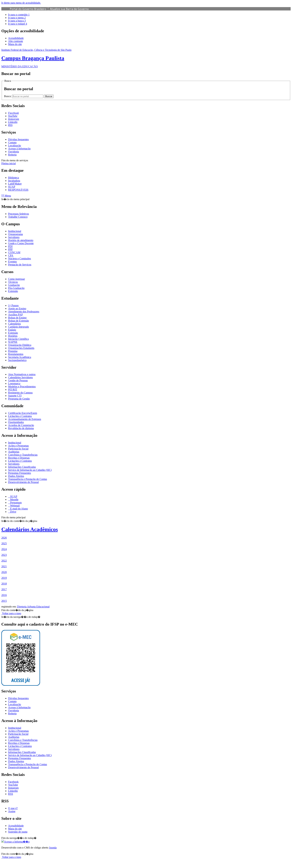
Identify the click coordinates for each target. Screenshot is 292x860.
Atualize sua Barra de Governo (69, 9)
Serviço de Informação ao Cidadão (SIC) (30, 470)
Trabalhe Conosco (18, 216)
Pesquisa (12, 351)
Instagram (13, 787)
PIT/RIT (12, 389)
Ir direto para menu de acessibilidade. (21, 2)
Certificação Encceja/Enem (22, 413)
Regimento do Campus (20, 392)
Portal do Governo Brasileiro (28, 9)
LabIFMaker (15, 183)
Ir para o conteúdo (19, 14)
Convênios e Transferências (23, 454)
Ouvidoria (13, 151)
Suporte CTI (14, 395)
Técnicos (13, 282)
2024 (4, 549)
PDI (10, 246)
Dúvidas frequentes (18, 139)
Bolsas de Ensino (17, 317)
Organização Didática (19, 345)
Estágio (12, 329)
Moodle (13, 499)
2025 (4, 543)
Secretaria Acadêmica (19, 357)
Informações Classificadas (22, 466)
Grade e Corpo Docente (21, 243)
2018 (4, 583)
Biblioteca (13, 177)
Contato (12, 142)
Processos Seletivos (18, 213)
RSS (10, 793)
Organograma (15, 234)
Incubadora (14, 180)
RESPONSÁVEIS (18, 189)
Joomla (53, 847)
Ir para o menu (17, 17)
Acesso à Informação (19, 148)
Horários (12, 335)
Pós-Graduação (16, 288)
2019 (4, 577)
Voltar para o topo (11, 613)
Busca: (8, 96)
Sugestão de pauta (17, 831)
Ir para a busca (17, 20)
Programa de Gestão (19, 398)
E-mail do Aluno (18, 508)
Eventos (12, 261)
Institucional (14, 231)
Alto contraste (15, 41)
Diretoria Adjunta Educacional (33, 606)
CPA (10, 255)
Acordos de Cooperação (21, 425)
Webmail (14, 505)
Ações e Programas (18, 445)
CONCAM (14, 252)
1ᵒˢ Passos (13, 305)
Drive (12, 511)
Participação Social (18, 448)
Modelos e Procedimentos (22, 386)
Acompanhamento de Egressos (24, 419)
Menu (7, 195)
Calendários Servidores (20, 377)
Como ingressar (16, 278)
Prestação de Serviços (19, 264)
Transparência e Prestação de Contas (27, 479)
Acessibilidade (16, 38)
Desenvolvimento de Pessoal (23, 482)
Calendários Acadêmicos (29, 529)
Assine (11, 811)
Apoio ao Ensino (17, 308)
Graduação (14, 285)
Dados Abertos (16, 476)
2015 (4, 600)
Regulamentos (15, 354)
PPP (10, 249)
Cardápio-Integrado (18, 326)
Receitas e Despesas (19, 457)
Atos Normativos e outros (21, 374)
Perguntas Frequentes (19, 473)
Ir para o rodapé (17, 23)
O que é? (13, 808)
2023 (4, 554)
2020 (4, 572)
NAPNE (12, 341)
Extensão (13, 291)
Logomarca (14, 383)
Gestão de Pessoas (18, 380)
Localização (14, 145)
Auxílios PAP (15, 314)
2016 (4, 595)
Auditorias (13, 451)
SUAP (11, 186)
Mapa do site (15, 44)
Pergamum (15, 502)
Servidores (13, 237)
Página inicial (8, 163)
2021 (4, 566)
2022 (4, 560)
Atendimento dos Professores (23, 311)
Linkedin (13, 790)
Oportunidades (16, 422)
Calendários (14, 323)
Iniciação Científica (18, 338)
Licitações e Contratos (20, 416)
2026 (4, 537)
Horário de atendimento (20, 240)
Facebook (13, 781)
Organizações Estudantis (21, 348)
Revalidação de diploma (21, 428)
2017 (4, 589)
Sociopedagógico (17, 360)
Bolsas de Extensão (18, 320)
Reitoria (12, 154)
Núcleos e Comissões (19, 258)
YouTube (13, 784)
